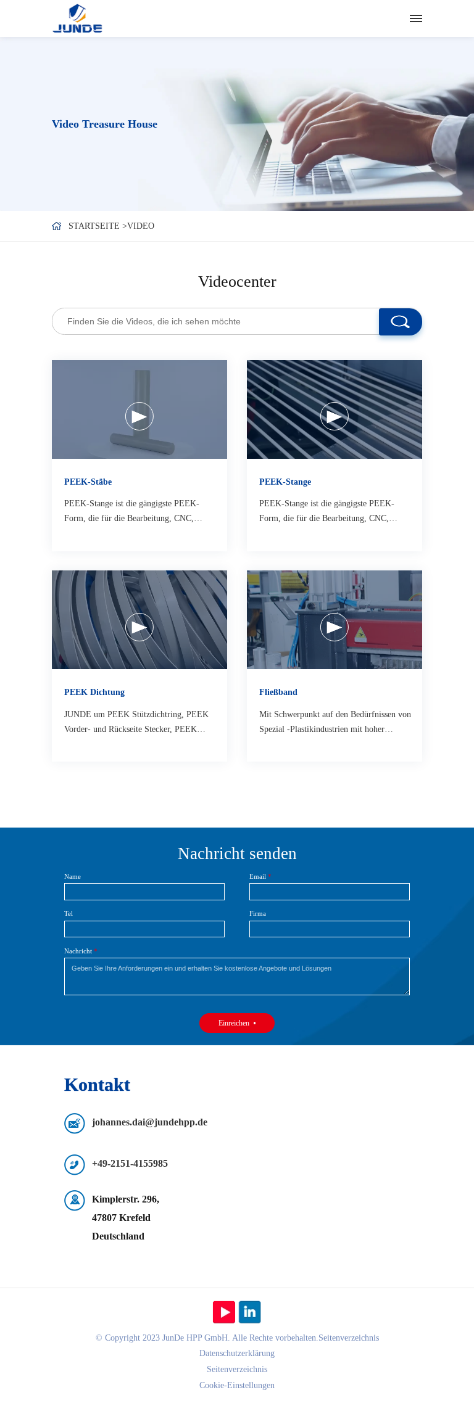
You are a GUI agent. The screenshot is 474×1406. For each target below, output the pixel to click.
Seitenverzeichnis (237, 1369)
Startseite (94, 226)
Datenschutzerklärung (237, 1353)
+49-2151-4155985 (130, 1163)
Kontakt (97, 1084)
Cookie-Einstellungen (237, 1385)
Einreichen (233, 1023)
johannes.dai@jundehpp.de (149, 1122)
